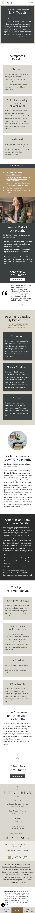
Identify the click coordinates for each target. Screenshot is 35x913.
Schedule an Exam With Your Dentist (17, 185)
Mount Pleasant (15, 867)
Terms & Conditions (11, 850)
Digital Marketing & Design (19, 857)
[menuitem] (7, 837)
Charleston (5, 867)
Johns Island (25, 867)
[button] (3, 905)
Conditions (16, 9)
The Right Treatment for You (14, 188)
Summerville (8, 869)
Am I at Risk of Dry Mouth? (14, 172)
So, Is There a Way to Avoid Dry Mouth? (18, 183)
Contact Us (17, 279)
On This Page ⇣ (17, 166)
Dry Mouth (25, 9)
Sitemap (26, 850)
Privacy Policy (20, 850)
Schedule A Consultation (13, 175)
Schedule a (17, 768)
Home (8, 9)
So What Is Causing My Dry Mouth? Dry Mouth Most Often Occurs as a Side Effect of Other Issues (18, 179)
